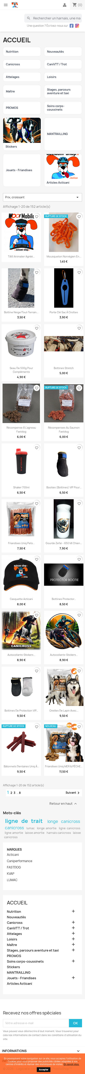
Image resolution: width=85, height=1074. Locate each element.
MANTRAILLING (18, 973)
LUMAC (12, 880)
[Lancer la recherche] (28, 18)
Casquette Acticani (21, 599)
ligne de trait (24, 820)
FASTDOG (14, 867)
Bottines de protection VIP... (21, 710)
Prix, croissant (42, 197)
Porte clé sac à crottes (64, 312)
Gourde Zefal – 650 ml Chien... (64, 543)
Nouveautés (16, 917)
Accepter (43, 1069)
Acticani (13, 855)
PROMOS (14, 956)
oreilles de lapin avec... (63, 710)
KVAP (10, 874)
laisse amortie (34, 833)
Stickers (13, 967)
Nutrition (14, 912)
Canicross (15, 923)
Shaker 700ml (21, 487)
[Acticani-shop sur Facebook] (72, 26)
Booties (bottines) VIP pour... (63, 487)
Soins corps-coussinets (25, 961)
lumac (30, 828)
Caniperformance (19, 861)
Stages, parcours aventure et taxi (33, 950)
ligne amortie (14, 833)
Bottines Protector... (64, 599)
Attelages (14, 934)
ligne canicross (69, 828)
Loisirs (12, 939)
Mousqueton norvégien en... (64, 256)
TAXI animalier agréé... (21, 256)
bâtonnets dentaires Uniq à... (21, 766)
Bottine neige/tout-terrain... (21, 312)
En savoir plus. (71, 1064)
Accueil (17, 902)
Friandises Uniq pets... (21, 543)
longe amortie (47, 828)
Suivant (73, 792)
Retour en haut (63, 803)
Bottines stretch (64, 368)
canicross (14, 827)
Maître (12, 945)
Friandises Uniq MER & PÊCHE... (63, 766)
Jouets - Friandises (21, 978)
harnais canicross (59, 833)
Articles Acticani (19, 984)
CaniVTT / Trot (18, 928)
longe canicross (63, 821)
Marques (14, 849)
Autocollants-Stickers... (21, 655)
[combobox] (53, 18)
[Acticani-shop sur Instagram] (77, 26)
